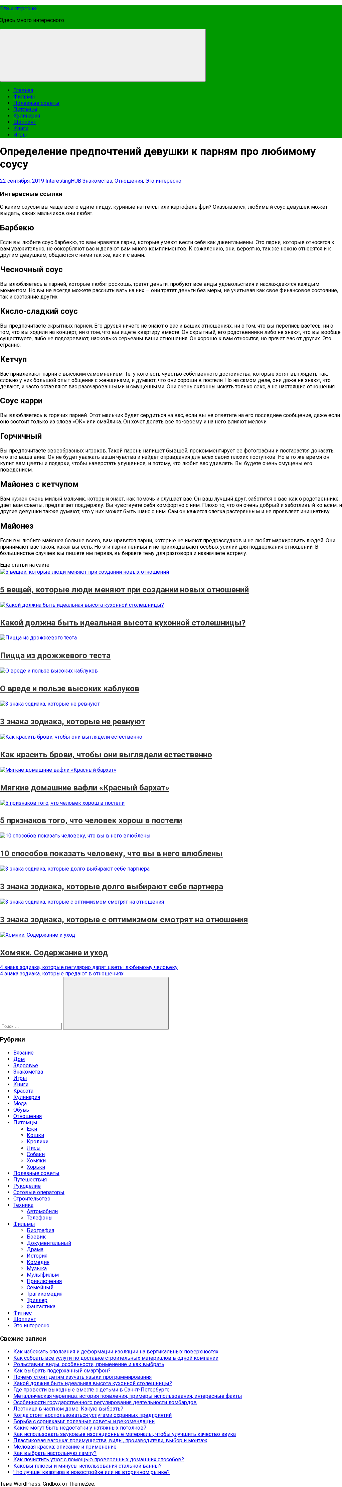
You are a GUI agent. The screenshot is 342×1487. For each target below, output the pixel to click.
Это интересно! (19, 8)
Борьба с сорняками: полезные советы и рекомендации (84, 1421)
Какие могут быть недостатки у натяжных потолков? (79, 1428)
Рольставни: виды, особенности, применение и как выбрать (88, 1364)
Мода (20, 1103)
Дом (19, 1059)
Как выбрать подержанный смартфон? (62, 1370)
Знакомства (97, 181)
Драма (35, 1249)
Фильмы (24, 97)
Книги (20, 128)
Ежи (32, 1129)
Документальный (49, 1243)
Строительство (31, 1198)
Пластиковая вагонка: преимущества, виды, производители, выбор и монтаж (110, 1440)
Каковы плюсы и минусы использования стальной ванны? (87, 1466)
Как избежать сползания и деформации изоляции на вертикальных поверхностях (115, 1351)
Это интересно (163, 181)
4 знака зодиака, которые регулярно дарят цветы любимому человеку (89, 967)
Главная (23, 90)
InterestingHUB (63, 181)
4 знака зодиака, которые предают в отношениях (62, 973)
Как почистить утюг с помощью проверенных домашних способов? (98, 1459)
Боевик (36, 1237)
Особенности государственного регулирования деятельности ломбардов (105, 1402)
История (37, 1256)
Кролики (37, 1141)
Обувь (21, 1110)
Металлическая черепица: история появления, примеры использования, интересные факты (127, 1396)
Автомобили (42, 1211)
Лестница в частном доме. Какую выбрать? (68, 1409)
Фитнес (22, 1313)
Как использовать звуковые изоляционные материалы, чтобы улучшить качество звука (124, 1434)
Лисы (34, 1148)
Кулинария (26, 116)
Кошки (35, 1135)
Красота (23, 1091)
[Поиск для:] (31, 1026)
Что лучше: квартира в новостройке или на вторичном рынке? (91, 1472)
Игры (20, 135)
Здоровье (25, 1065)
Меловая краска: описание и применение (65, 1447)
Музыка (37, 1268)
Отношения (129, 181)
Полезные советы (36, 103)
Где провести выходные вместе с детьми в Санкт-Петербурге (91, 1389)
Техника (23, 1205)
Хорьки (36, 1167)
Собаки (36, 1154)
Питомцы (25, 109)
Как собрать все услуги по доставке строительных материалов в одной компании (115, 1358)
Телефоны (40, 1218)
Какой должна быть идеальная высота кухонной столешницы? (92, 1383)
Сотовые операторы (38, 1192)
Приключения (44, 1281)
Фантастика (41, 1306)
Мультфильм (43, 1275)
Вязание (23, 1053)
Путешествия (30, 1179)
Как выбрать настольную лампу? (55, 1453)
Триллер (37, 1300)
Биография (40, 1230)
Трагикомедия (44, 1294)
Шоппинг (24, 122)
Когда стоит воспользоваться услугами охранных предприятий (92, 1415)
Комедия (38, 1262)
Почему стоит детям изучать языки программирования (82, 1377)
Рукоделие (27, 1186)
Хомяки (36, 1160)
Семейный (40, 1287)
